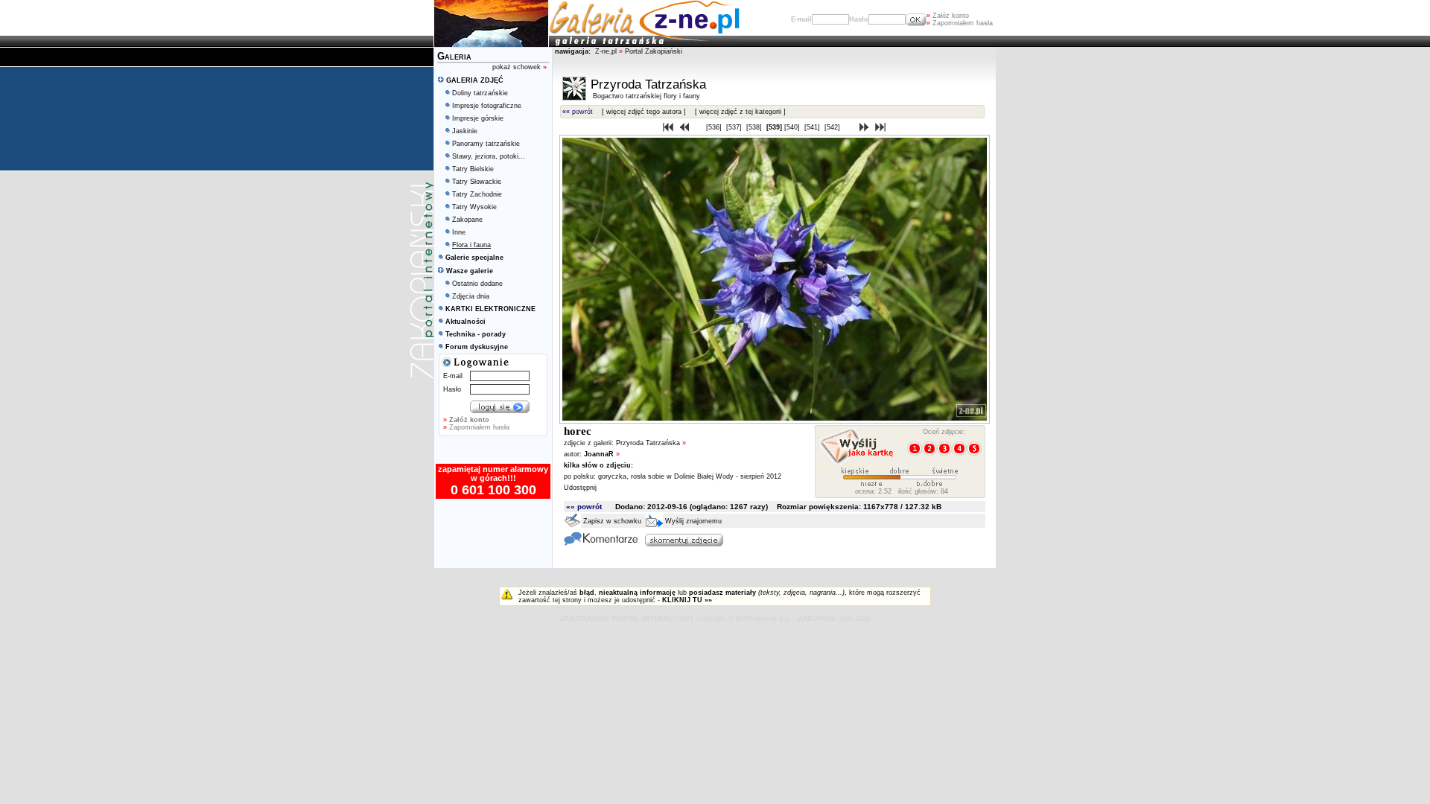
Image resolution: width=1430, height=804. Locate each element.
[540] (793, 127)
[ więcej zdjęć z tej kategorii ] (740, 111)
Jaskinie (464, 131)
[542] (833, 127)
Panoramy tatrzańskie (486, 143)
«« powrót (577, 111)
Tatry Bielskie (473, 169)
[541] (813, 127)
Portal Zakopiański (653, 51)
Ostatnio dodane (477, 283)
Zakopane (467, 219)
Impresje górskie (477, 118)
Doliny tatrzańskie (480, 93)
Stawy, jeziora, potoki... (488, 156)
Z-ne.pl (607, 51)
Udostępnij (580, 487)
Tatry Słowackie (476, 181)
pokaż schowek (519, 67)
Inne (458, 232)
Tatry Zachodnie (477, 194)
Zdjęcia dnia (470, 296)
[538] (755, 127)
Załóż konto (948, 15)
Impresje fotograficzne (486, 105)
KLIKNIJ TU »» (687, 600)
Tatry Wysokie (474, 207)
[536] (715, 127)
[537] (735, 127)
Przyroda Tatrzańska (651, 443)
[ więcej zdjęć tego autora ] (644, 111)
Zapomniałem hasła (960, 23)
